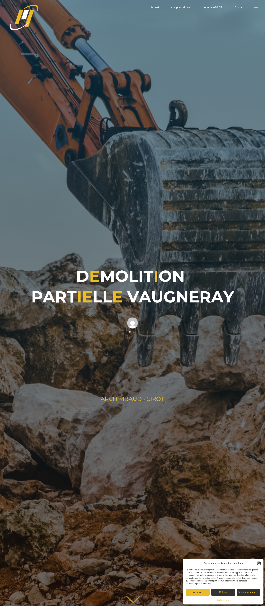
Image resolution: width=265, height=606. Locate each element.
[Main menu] (255, 7)
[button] (258, 563)
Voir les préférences (248, 592)
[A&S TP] (25, 19)
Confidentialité (223, 600)
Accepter (197, 592)
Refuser (223, 592)
